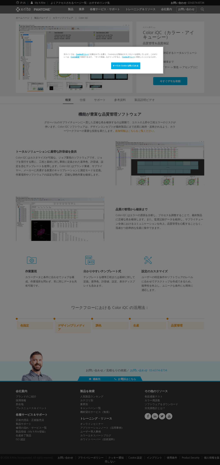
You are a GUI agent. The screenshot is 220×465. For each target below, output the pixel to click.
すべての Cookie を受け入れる (126, 66)
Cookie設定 (75, 57)
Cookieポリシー (82, 54)
